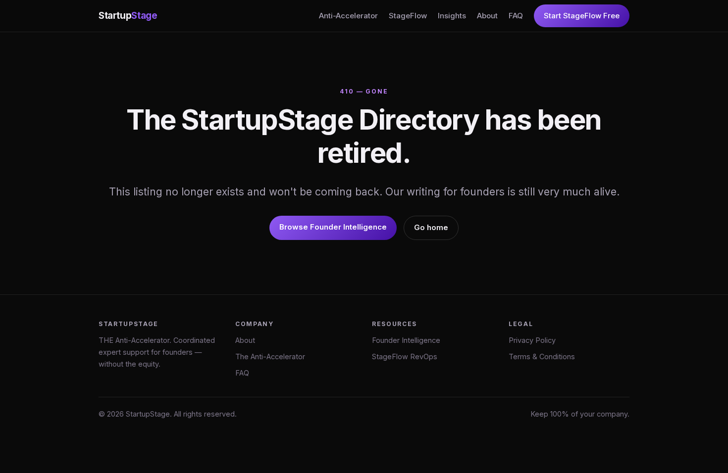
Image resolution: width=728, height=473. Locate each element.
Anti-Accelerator (348, 15)
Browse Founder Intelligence (333, 227)
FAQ (516, 15)
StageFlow (408, 15)
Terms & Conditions (542, 356)
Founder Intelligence (406, 340)
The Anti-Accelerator (270, 356)
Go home (431, 227)
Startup (128, 15)
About (487, 15)
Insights (452, 15)
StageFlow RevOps (404, 356)
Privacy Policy (532, 340)
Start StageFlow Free (582, 15)
